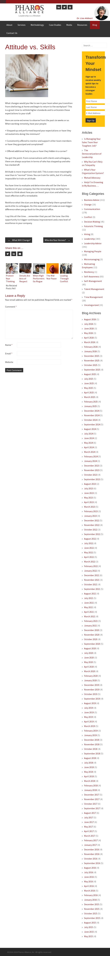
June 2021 (89, 602)
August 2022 (90, 538)
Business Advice (91, 200)
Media (69, 24)
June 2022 (89, 547)
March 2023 (89, 506)
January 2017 (90, 844)
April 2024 (89, 447)
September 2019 (92, 698)
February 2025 (91, 401)
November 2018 (91, 744)
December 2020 (91, 630)
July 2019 (88, 707)
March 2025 (89, 397)
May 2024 (88, 442)
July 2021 (88, 598)
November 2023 (91, 470)
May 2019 (88, 717)
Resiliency (89, 271)
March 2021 (89, 616)
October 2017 (90, 803)
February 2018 (91, 785)
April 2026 (89, 337)
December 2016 (91, 849)
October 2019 (90, 694)
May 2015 (88, 936)
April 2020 (89, 666)
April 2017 (89, 831)
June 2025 (89, 383)
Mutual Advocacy (92, 177)
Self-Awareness (91, 276)
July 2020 (88, 653)
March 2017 (89, 835)
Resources (82, 24)
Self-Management (93, 281)
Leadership (89, 238)
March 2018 (89, 780)
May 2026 (88, 333)
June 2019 (89, 712)
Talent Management (94, 289)
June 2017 (89, 822)
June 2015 (89, 931)
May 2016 (88, 881)
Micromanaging (92, 259)
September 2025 (92, 369)
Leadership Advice (92, 243)
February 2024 (91, 456)
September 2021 (92, 589)
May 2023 (88, 497)
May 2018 (88, 771)
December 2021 (91, 575)
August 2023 (90, 483)
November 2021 (91, 579)
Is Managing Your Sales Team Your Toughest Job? (91, 142)
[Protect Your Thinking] (12, 272)
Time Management (93, 297)
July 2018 (88, 762)
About (9, 24)
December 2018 (91, 739)
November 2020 (91, 634)
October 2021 (90, 584)
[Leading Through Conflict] (66, 272)
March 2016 (89, 890)
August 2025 (90, 374)
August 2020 (90, 648)
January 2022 (90, 570)
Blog (94, 24)
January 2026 (90, 351)
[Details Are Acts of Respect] (25, 272)
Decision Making (92, 221)
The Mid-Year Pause (51, 277)
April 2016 (89, 886)
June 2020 (89, 657)
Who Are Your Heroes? (57, 240)
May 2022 (88, 552)
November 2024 (91, 415)
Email (8, 353)
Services (21, 24)
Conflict (88, 217)
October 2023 (90, 474)
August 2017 (90, 812)
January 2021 (90, 625)
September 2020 (92, 643)
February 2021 (91, 621)
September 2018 (92, 753)
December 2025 (91, 355)
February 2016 (91, 895)
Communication (92, 209)
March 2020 (89, 671)
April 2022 (89, 557)
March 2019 (89, 726)
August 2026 (90, 319)
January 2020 (90, 680)
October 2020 (90, 639)
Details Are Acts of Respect (24, 278)
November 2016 (91, 854)
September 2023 (92, 479)
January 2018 (90, 790)
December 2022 (91, 520)
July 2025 (88, 378)
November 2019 (91, 689)
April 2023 (89, 502)
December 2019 (91, 685)
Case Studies (55, 24)
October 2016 (90, 858)
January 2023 (90, 515)
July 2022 (88, 543)
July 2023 (88, 488)
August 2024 (90, 429)
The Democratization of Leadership (91, 154)
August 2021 (90, 593)
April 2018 (89, 776)
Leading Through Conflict (64, 278)
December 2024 (91, 410)
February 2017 (91, 840)
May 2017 (88, 826)
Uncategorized (91, 305)
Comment (11, 306)
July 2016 (88, 872)
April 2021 (89, 611)
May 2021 (88, 607)
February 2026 (91, 346)
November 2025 (91, 360)
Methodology (37, 24)
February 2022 (91, 566)
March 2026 (89, 342)
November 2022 (91, 525)
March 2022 (89, 561)
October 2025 (90, 365)
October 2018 (90, 748)
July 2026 (88, 323)
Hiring (87, 234)
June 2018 (89, 767)
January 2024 (90, 461)
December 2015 (91, 904)
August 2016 (90, 867)
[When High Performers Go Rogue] (39, 272)
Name (8, 344)
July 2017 (88, 817)
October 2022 (90, 529)
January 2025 (90, 406)
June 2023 (89, 493)
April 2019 (89, 721)
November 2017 (91, 799)
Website (9, 362)
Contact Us (11, 33)
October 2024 (90, 419)
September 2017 (92, 808)
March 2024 (89, 451)
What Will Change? (19, 240)
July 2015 (88, 927)
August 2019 (90, 703)
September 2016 (92, 863)
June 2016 (89, 876)
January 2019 (90, 735)
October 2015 (90, 913)
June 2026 (89, 328)
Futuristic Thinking (93, 226)
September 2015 (92, 918)
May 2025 (88, 387)
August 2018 (90, 758)
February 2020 (91, 675)
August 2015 (90, 922)
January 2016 (90, 899)
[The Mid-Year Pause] (52, 272)
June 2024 (89, 438)
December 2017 (91, 794)
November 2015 (91, 908)
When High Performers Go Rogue (38, 278)
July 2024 (88, 433)
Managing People (92, 251)
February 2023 (91, 511)
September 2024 (92, 424)
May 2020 (88, 662)
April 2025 (89, 392)
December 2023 (91, 465)
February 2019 (91, 730)
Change (88, 204)
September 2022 (92, 534)
